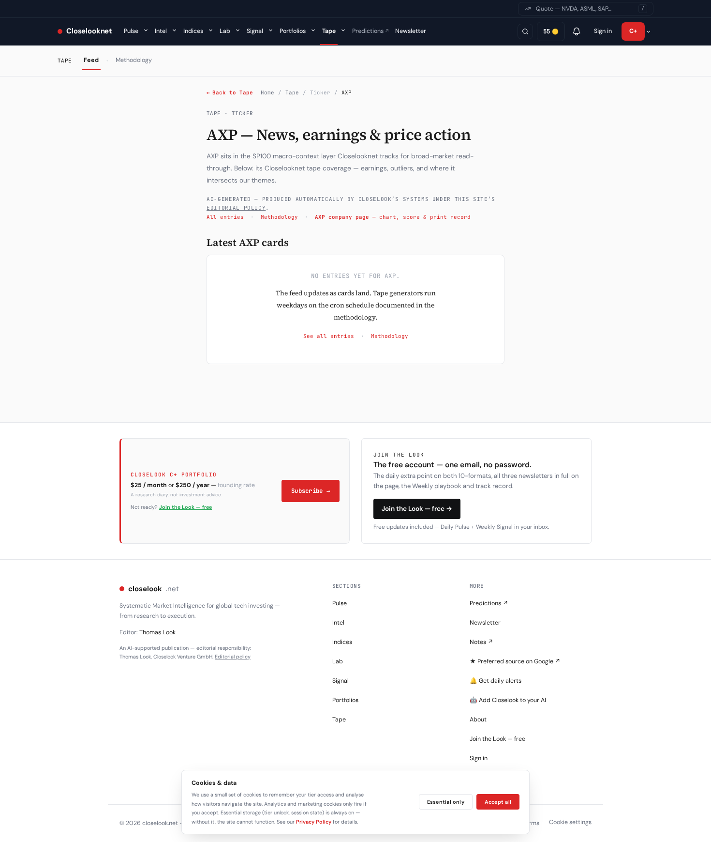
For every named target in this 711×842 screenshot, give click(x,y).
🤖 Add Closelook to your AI (508, 700)
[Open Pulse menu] (145, 30)
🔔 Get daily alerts (495, 681)
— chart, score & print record (393, 217)
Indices (193, 31)
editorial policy (236, 207)
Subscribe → (310, 491)
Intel (161, 31)
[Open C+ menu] (648, 31)
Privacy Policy (313, 821)
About (478, 719)
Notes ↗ (481, 642)
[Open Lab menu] (237, 30)
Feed (91, 60)
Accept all (498, 801)
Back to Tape (230, 92)
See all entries (328, 336)
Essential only (445, 801)
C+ (633, 31)
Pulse (131, 31)
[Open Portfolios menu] (313, 30)
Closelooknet (89, 31)
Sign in (603, 31)
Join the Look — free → (417, 509)
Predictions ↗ (489, 603)
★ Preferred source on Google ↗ (515, 661)
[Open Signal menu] (270, 30)
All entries (225, 217)
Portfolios (293, 31)
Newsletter (410, 31)
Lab (225, 31)
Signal (255, 31)
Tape (329, 31)
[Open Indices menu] (210, 30)
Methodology (134, 60)
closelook (153, 589)
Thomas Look (157, 632)
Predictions (370, 31)
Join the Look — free (185, 507)
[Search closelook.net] (525, 31)
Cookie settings (570, 822)
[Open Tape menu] (343, 30)
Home (267, 92)
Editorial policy (233, 656)
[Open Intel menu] (174, 30)
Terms (530, 823)
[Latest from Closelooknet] (576, 31)
